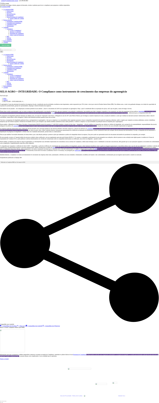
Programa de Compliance (79, 354)
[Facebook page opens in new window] (2, 2)
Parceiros (70, 385)
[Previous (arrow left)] (0, 402)
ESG (95, 149)
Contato (70, 390)
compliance (90, 128)
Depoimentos (43, 385)
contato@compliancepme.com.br (9, 0)
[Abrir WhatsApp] (154, 398)
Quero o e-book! (4, 359)
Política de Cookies (77, 395)
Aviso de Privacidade (65, 395)
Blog (40, 387)
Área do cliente (6, 45)
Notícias (41, 390)
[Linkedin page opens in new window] (1, 2)
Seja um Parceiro (73, 387)
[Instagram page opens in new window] (0, 2)
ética (53, 113)
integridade (141, 111)
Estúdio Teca (121, 395)
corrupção (16, 126)
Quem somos (71, 383)
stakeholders (78, 150)
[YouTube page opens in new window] (3, 2)
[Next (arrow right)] (2, 402)
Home (40, 383)
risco (54, 147)
